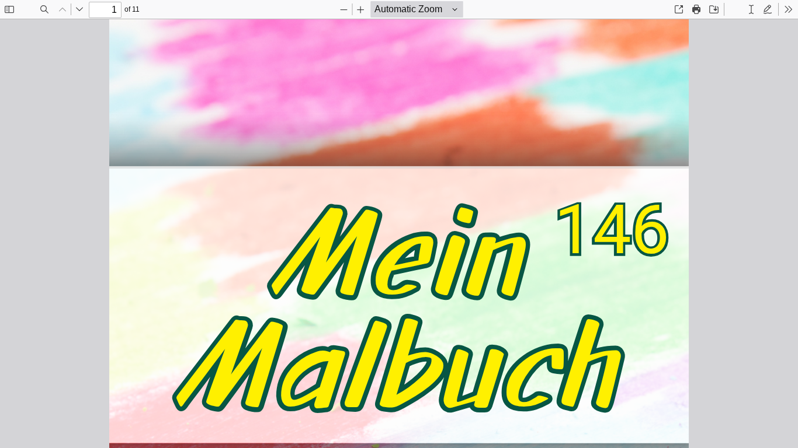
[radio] (735, 9)
